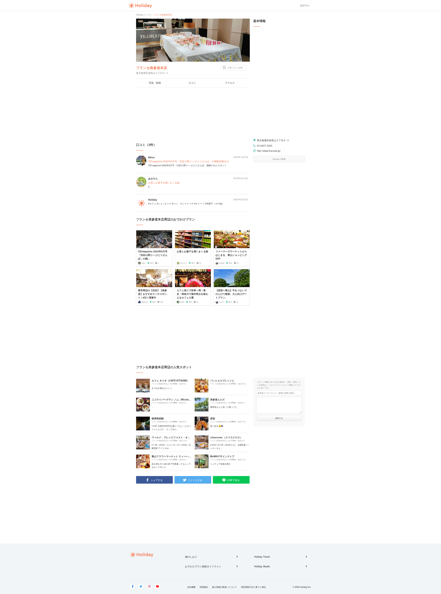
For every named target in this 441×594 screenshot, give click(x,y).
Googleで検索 (279, 158)
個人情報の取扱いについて (224, 586)
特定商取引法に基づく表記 (253, 586)
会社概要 (191, 586)
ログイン (305, 5)
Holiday (140, 5)
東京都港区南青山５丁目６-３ (273, 140)
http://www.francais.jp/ (269, 150)
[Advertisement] (193, 115)
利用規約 (204, 586)
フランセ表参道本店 (151, 67)
